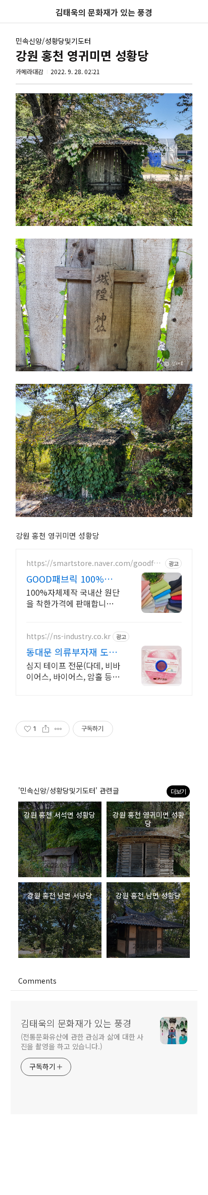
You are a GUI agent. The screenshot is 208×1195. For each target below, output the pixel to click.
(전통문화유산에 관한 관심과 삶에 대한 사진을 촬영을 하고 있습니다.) (82, 1041)
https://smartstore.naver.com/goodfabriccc (94, 563)
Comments (37, 981)
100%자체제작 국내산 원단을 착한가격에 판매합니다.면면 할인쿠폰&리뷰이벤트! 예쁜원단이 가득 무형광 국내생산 (73, 597)
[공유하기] (45, 728)
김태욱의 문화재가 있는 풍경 (76, 1023)
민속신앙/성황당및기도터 (53, 41)
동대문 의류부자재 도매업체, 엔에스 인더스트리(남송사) (73, 652)
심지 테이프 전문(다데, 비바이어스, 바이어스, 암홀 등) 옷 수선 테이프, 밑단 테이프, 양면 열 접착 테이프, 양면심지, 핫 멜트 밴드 (73, 670)
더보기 (178, 791)
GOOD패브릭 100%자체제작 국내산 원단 (73, 579)
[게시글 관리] (58, 728)
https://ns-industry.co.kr (68, 636)
